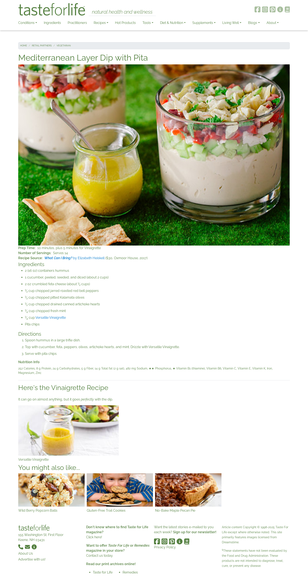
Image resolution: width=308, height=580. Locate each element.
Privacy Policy (165, 547)
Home (23, 45)
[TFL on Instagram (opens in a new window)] (265, 9)
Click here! (94, 537)
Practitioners (77, 23)
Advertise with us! (31, 559)
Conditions (26, 23)
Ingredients (52, 23)
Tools (146, 23)
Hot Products (125, 23)
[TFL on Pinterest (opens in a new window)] (273, 9)
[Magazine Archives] (287, 9)
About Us (25, 553)
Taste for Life (103, 572)
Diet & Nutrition (171, 23)
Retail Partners (42, 45)
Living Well (230, 23)
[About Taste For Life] (280, 9)
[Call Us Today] (21, 547)
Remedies (130, 572)
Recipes (100, 23)
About (271, 23)
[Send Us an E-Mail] (28, 547)
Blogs (252, 23)
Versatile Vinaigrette (50, 318)
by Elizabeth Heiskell (74, 258)
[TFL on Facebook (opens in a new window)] (257, 9)
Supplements (202, 23)
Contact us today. (99, 556)
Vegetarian (64, 45)
